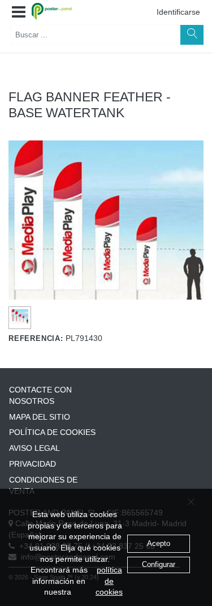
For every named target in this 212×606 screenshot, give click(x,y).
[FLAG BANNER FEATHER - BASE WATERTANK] (20, 316)
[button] (18, 12)
